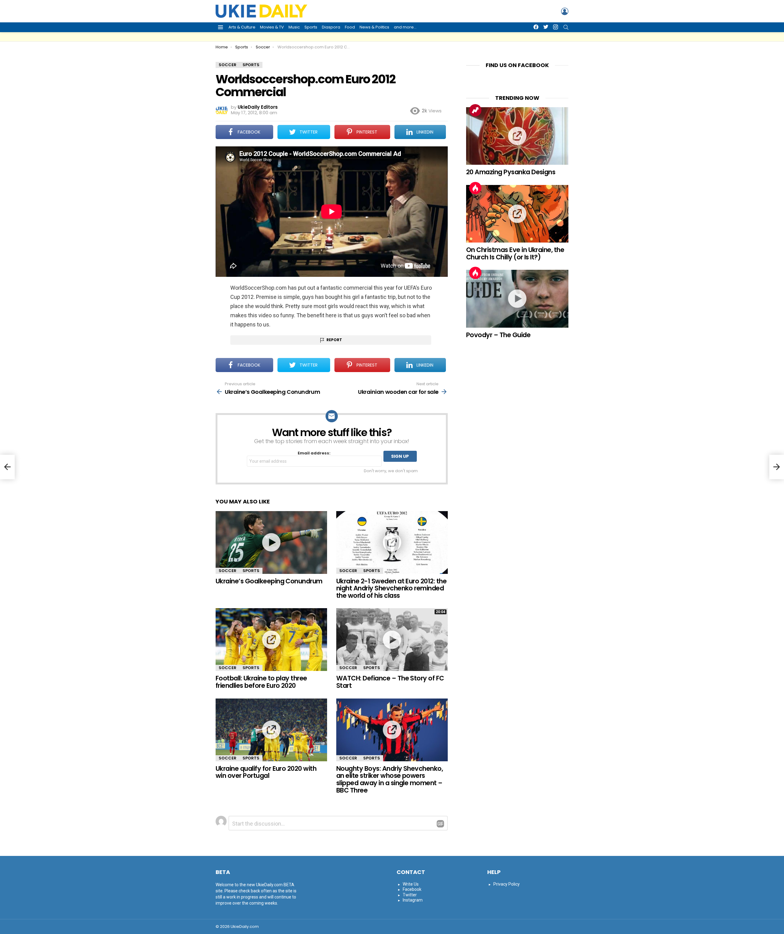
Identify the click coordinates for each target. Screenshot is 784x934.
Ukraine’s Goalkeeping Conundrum (269, 581)
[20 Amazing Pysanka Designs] (517, 136)
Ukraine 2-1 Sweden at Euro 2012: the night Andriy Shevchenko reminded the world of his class (391, 588)
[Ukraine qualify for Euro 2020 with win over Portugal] (271, 730)
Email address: (314, 453)
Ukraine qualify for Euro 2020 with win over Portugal (266, 772)
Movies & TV (272, 27)
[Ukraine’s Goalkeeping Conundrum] (271, 542)
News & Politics (374, 27)
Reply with (440, 823)
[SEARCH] (566, 27)
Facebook (412, 889)
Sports (310, 27)
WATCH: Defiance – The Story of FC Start (390, 682)
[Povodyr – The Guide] (517, 298)
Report (334, 339)
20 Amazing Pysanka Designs (510, 172)
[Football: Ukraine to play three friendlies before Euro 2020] (271, 639)
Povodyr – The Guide (498, 334)
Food (350, 27)
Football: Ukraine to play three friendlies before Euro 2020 (261, 682)
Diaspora (331, 27)
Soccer (227, 571)
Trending (475, 110)
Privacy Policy (506, 884)
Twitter (410, 894)
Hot (475, 188)
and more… (405, 27)
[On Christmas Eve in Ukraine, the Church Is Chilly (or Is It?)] (517, 214)
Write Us (411, 884)
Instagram (413, 900)
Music (294, 27)
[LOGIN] (564, 11)
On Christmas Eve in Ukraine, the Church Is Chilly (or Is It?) (515, 253)
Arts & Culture (241, 27)
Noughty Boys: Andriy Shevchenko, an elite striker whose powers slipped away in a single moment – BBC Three (389, 779)
